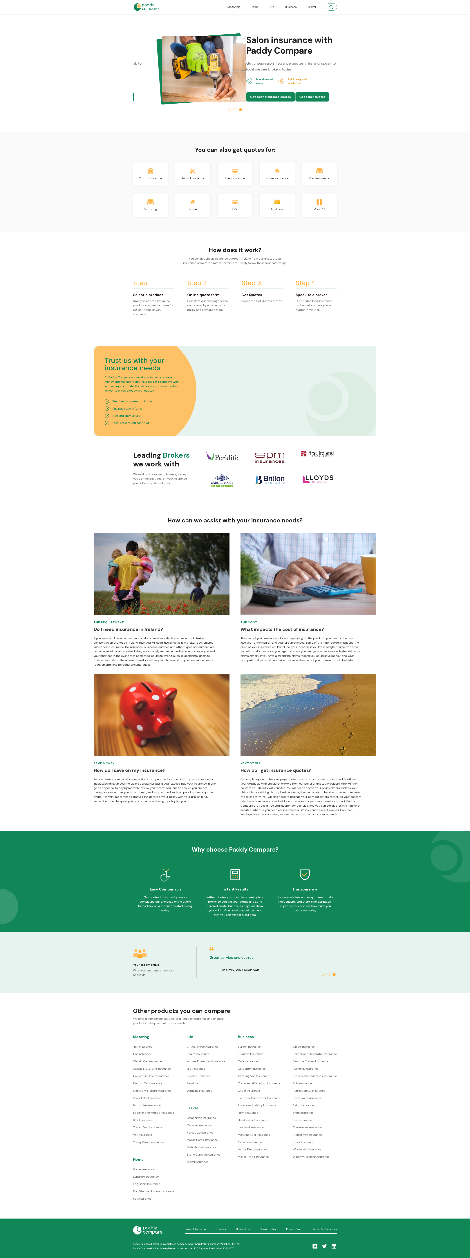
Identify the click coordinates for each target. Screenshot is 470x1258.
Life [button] (272, 7)
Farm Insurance (248, 1113)
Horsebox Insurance (200, 1132)
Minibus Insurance (250, 1142)
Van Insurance (142, 1135)
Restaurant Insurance (307, 1098)
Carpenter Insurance (252, 1069)
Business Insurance (250, 1054)
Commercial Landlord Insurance (259, 1083)
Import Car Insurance (147, 1098)
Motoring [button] (233, 7)
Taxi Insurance (302, 1120)
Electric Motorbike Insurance (152, 1091)
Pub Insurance (302, 1083)
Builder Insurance (249, 1047)
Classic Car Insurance (147, 1061)
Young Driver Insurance (148, 1142)
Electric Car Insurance (147, 1083)
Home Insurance (144, 1169)
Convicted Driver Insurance (151, 1076)
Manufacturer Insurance (254, 1135)
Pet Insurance (142, 1199)
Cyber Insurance (249, 1091)
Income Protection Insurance (206, 1061)
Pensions (193, 1083)
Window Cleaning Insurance (311, 1157)
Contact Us (243, 1229)
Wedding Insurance (199, 1091)
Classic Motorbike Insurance (152, 1069)
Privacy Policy (294, 1229)
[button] (229, 109)
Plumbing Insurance (306, 1069)
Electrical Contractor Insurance (259, 1098)
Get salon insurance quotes (157, 97)
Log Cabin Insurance (146, 1184)
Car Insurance (142, 1054)
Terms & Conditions (325, 1229)
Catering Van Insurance (253, 1076)
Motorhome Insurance (201, 1147)
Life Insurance (196, 1069)
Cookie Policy (268, 1229)
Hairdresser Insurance (252, 1120)
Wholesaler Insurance (307, 1149)
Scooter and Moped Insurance (153, 1113)
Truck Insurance (303, 1142)
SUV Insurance (142, 1120)
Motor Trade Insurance (253, 1157)
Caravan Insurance (199, 1125)
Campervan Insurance (201, 1118)
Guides (221, 1229)
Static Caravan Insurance (203, 1154)
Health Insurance (198, 1054)
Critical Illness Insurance (202, 1047)
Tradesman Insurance (307, 1127)
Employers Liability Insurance (257, 1105)
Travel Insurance (198, 1162)
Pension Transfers (199, 1076)
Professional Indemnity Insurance (315, 1076)
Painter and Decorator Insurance (315, 1054)
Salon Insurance (303, 1105)
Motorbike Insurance (147, 1105)
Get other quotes (199, 97)
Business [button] (291, 7)
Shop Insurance (303, 1113)
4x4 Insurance (142, 1047)
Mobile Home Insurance (202, 1140)
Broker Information (196, 1229)
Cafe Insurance (248, 1061)
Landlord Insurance (146, 1177)
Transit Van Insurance (147, 1127)
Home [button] (254, 7)
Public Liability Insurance (309, 1091)
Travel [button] (312, 7)
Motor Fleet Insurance (252, 1149)
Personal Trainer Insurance (310, 1061)
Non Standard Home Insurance (153, 1191)
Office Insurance (304, 1047)
